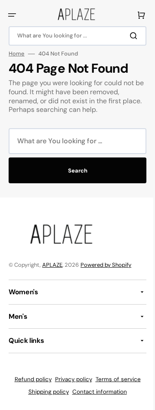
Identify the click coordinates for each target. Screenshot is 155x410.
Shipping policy (45, 391)
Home (17, 53)
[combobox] (74, 36)
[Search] (129, 35)
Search (74, 170)
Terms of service (114, 379)
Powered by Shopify (106, 264)
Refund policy (29, 379)
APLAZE (52, 264)
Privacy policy (70, 379)
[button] (12, 15)
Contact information (96, 391)
